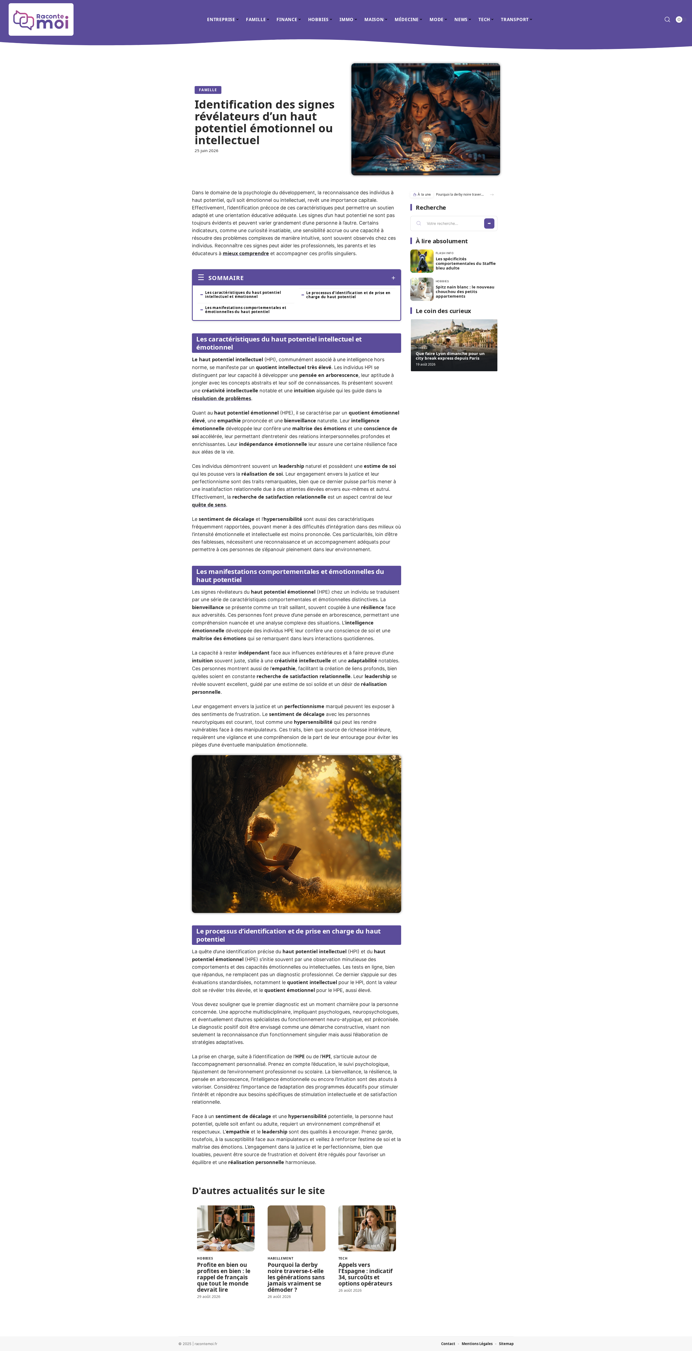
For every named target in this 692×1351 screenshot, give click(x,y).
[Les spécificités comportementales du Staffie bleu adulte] (422, 261)
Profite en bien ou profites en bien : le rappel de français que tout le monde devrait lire (223, 1277)
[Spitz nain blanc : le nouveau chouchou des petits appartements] (422, 289)
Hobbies (205, 1258)
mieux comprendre (246, 253)
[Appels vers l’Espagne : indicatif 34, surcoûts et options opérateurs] (367, 1228)
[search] (667, 19)
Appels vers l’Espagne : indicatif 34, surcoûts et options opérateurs (365, 1274)
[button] (492, 194)
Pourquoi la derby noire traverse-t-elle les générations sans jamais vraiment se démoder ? (296, 1277)
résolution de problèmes (221, 398)
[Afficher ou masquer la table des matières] (319, 278)
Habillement (280, 1258)
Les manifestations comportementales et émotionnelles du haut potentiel (245, 309)
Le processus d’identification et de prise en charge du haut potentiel (348, 294)
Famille (208, 89)
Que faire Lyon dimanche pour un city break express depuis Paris (450, 356)
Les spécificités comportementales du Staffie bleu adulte (466, 263)
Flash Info (445, 253)
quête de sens (209, 504)
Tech (343, 1258)
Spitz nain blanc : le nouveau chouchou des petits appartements (465, 291)
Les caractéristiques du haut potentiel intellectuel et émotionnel (243, 294)
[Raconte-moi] (41, 19)
